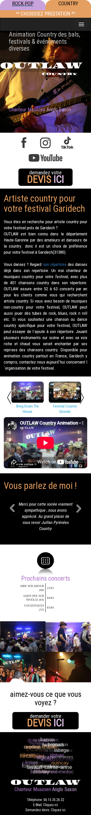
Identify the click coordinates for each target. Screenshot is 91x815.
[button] (16, 517)
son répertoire (54, 264)
